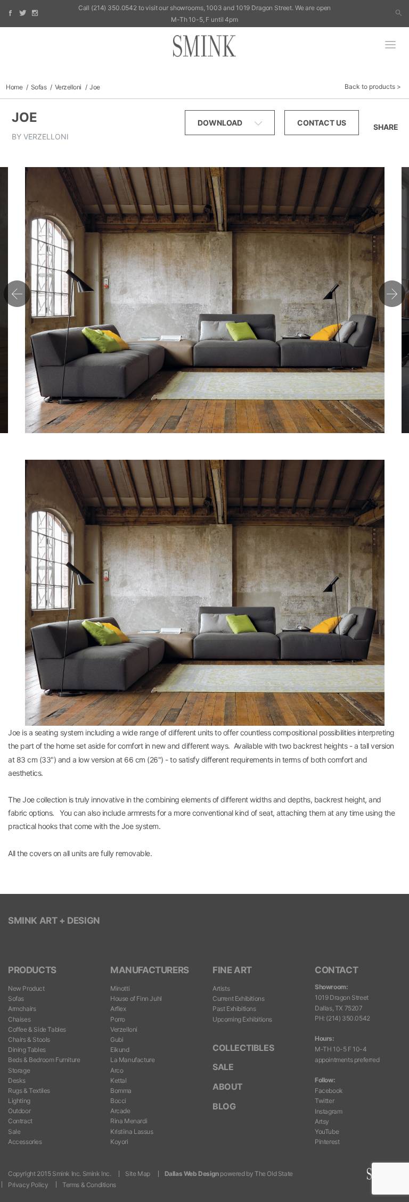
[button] (399, 13)
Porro (117, 1019)
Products (32, 970)
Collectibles (243, 1047)
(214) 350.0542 (114, 8)
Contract (20, 1121)
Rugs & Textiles (29, 1091)
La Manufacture (132, 1060)
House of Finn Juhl (136, 998)
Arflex (118, 1009)
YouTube (327, 1131)
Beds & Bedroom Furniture (44, 1060)
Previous (17, 293)
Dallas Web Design (192, 1174)
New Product (26, 988)
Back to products (370, 86)
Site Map (137, 1174)
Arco (116, 1070)
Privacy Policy (28, 1185)
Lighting (19, 1101)
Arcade (120, 1111)
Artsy (322, 1121)
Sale (14, 1131)
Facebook (329, 1091)
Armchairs (22, 1009)
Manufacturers (149, 970)
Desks (17, 1080)
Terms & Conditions (89, 1185)
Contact (336, 970)
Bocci (118, 1101)
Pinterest (327, 1142)
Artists (221, 988)
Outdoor (19, 1111)
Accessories (25, 1142)
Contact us (321, 122)
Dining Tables (27, 1050)
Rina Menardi (128, 1121)
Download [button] (221, 122)
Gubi (116, 1039)
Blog (223, 1106)
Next (392, 293)
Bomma (121, 1091)
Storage (19, 1070)
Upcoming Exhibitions (242, 1019)
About (227, 1086)
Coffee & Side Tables (37, 1029)
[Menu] (390, 45)
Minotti (119, 988)
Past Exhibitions (234, 1009)
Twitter (324, 1101)
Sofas (39, 87)
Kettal (118, 1080)
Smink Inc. (97, 1174)
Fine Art (232, 970)
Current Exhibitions (238, 998)
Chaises (19, 1019)
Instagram (328, 1111)
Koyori (119, 1142)
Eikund (119, 1050)
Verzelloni (68, 87)
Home (14, 87)
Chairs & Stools (29, 1039)
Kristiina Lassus (131, 1131)
